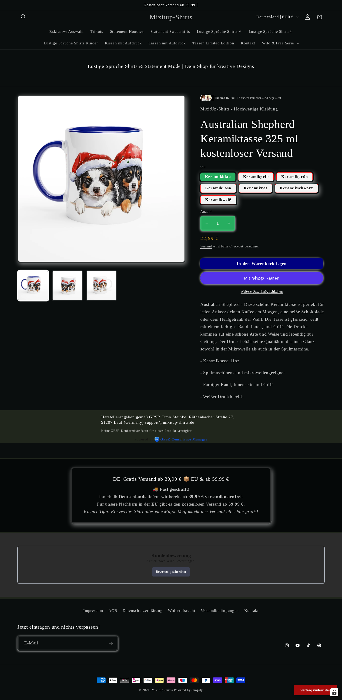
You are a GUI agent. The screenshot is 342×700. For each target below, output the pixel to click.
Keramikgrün (294, 176)
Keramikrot (255, 188)
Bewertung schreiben (171, 571)
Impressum (93, 610)
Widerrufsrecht (181, 610)
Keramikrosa (218, 188)
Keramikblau (218, 176)
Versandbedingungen (220, 610)
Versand (206, 246)
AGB (112, 610)
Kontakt (251, 610)
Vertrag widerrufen (315, 690)
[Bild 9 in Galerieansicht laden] (101, 285)
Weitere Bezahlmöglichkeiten (262, 291)
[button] (23, 17)
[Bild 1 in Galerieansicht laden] (33, 285)
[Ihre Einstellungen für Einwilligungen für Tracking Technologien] (334, 692)
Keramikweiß (218, 199)
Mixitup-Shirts (162, 690)
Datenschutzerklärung (142, 610)
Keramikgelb (256, 176)
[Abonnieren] (110, 643)
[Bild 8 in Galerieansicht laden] (67, 285)
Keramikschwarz (296, 188)
